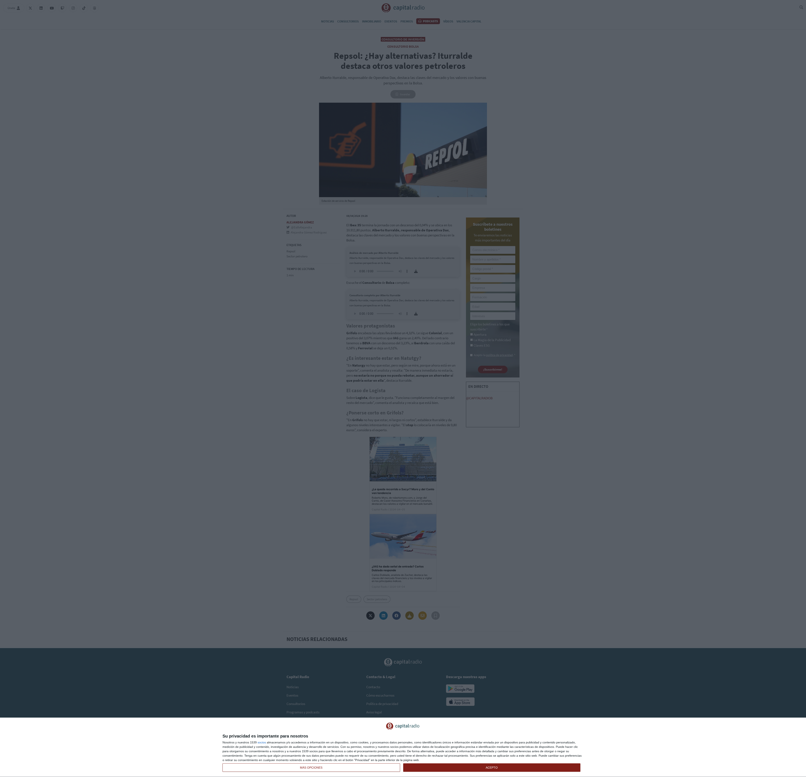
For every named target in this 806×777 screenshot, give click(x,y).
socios (262, 742)
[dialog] (403, 747)
